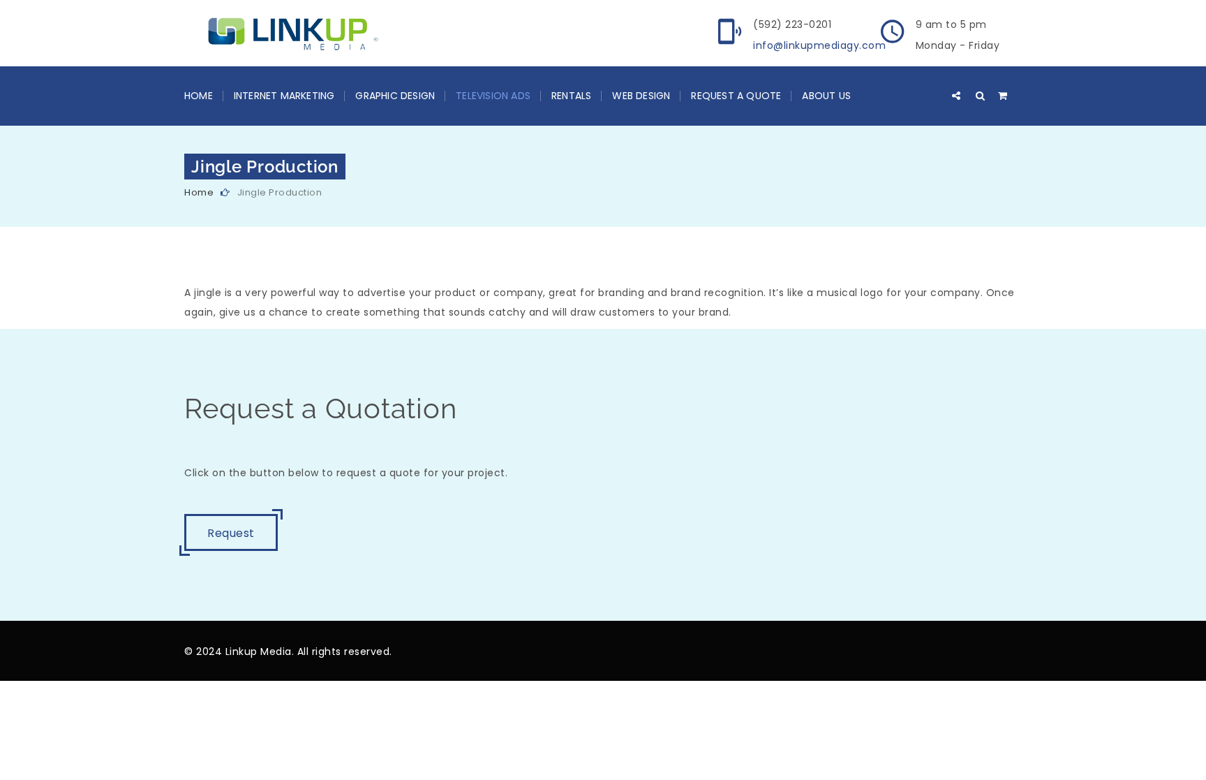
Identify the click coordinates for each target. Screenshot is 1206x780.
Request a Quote (736, 96)
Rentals (571, 96)
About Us (826, 96)
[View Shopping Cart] (1003, 96)
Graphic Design (395, 96)
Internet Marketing (284, 96)
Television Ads (493, 96)
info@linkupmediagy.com (819, 45)
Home (198, 96)
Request (231, 533)
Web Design (641, 96)
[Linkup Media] (287, 33)
